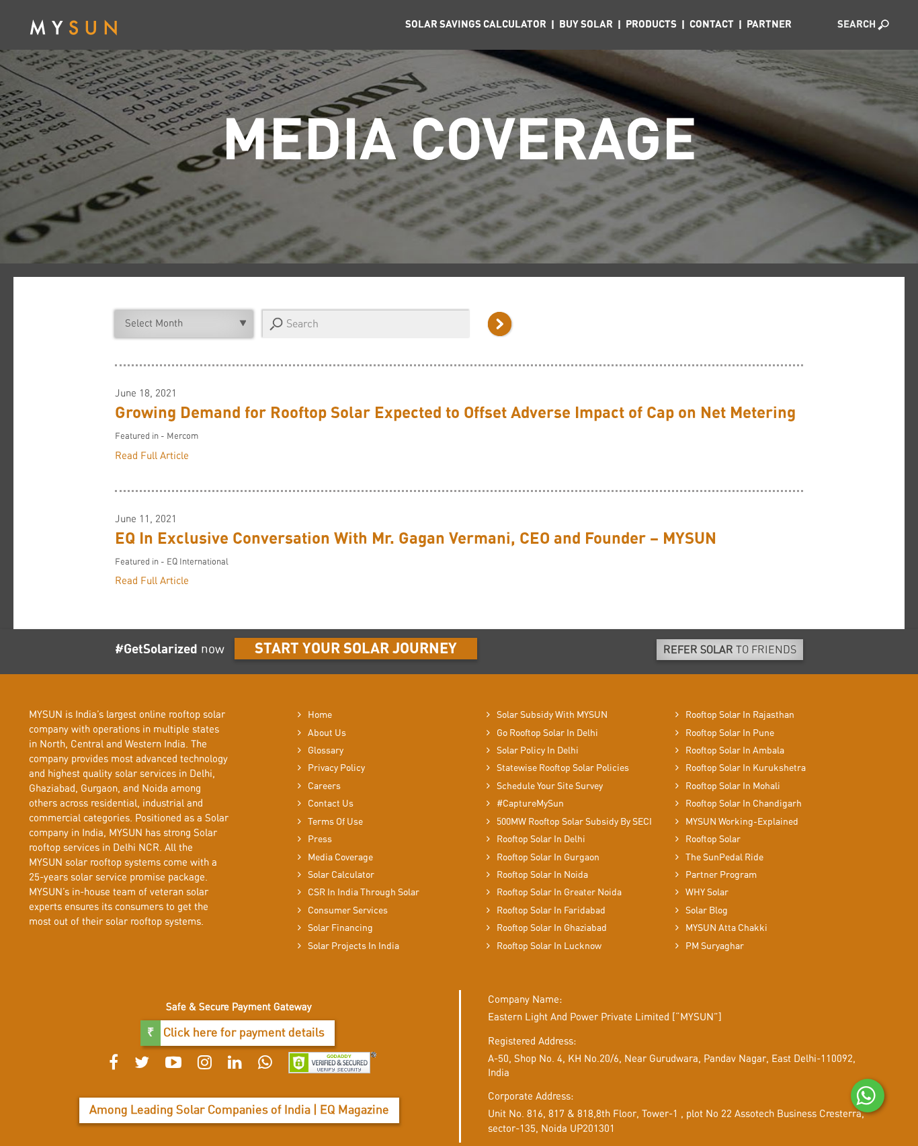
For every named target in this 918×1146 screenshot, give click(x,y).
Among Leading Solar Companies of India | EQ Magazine (239, 1110)
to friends (729, 650)
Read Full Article (152, 456)
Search (857, 24)
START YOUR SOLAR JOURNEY (356, 648)
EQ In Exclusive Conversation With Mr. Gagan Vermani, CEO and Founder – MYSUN (415, 539)
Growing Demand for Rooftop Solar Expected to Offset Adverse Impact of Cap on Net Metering (455, 413)
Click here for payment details (243, 1033)
